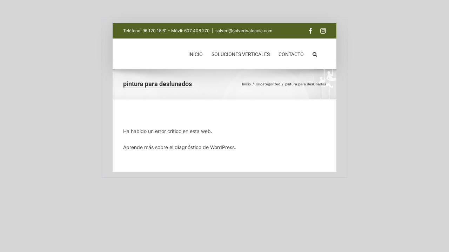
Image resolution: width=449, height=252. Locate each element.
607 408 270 (197, 30)
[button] (315, 53)
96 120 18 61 (154, 30)
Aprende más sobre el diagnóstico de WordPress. (179, 147)
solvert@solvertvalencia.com (243, 30)
